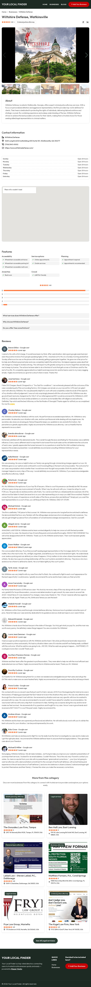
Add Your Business (80, 4)
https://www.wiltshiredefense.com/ (19, 148)
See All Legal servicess (45, 941)
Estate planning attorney (15, 797)
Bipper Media (16, 969)
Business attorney (57, 845)
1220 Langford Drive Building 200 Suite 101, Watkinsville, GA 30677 (32, 141)
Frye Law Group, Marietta (17, 924)
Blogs (63, 4)
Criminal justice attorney (26, 22)
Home (45, 4)
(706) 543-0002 (11, 144)
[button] (86, 55)
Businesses (54, 4)
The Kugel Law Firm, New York (64, 924)
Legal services (56, 797)
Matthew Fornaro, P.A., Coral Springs (67, 875)
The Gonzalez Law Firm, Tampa (20, 827)
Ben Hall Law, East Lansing (62, 827)
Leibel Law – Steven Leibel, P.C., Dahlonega (20, 877)
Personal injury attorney (14, 845)
